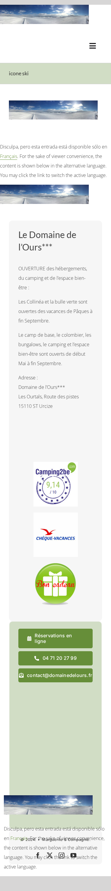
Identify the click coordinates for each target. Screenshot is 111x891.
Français (8, 156)
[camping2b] (55, 464)
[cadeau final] (55, 565)
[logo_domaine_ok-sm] (25, 37)
